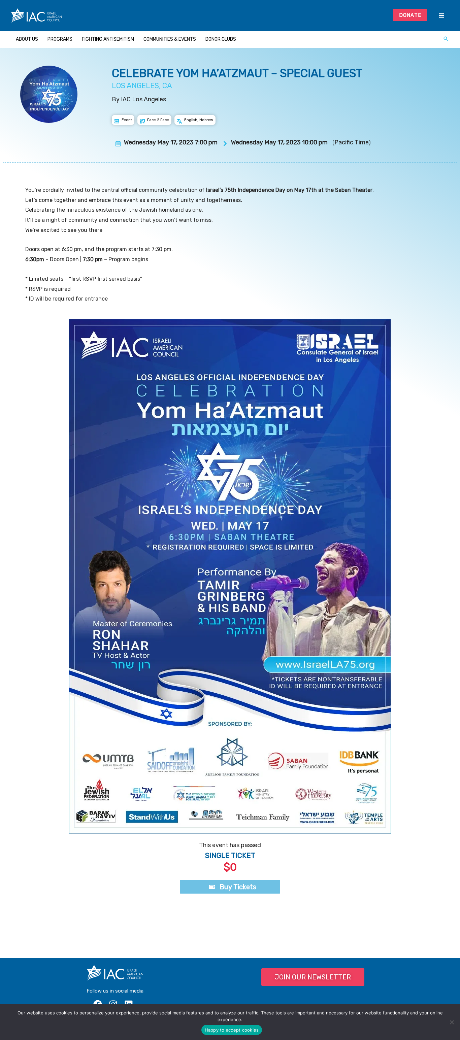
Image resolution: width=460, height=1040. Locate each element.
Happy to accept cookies (232, 1030)
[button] (446, 39)
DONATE (410, 15)
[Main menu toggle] (441, 15)
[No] (451, 1022)
